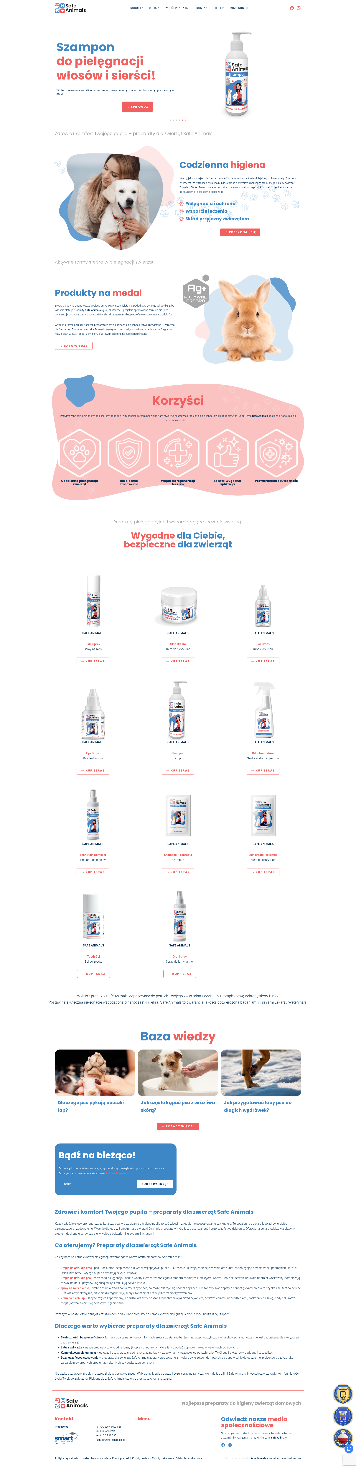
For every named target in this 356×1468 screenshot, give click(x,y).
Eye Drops (93, 753)
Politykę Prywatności (118, 1173)
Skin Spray (93, 644)
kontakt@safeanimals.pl (110, 1439)
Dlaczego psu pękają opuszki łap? (91, 1106)
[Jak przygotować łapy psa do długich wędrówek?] (261, 1073)
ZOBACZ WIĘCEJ (180, 1126)
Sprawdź (139, 107)
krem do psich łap (73, 1298)
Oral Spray (180, 956)
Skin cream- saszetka (263, 855)
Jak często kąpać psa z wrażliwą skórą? (178, 1106)
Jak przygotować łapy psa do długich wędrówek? (258, 1106)
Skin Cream (178, 644)
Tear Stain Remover (93, 855)
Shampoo (178, 753)
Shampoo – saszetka (178, 855)
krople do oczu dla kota (76, 1268)
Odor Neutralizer (263, 753)
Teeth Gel (93, 956)
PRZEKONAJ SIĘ (242, 232)
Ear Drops (263, 644)
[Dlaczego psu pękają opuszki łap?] (95, 1073)
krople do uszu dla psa (76, 1278)
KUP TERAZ (95, 661)
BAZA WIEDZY (76, 346)
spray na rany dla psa (75, 1288)
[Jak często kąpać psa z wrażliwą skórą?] (178, 1073)
